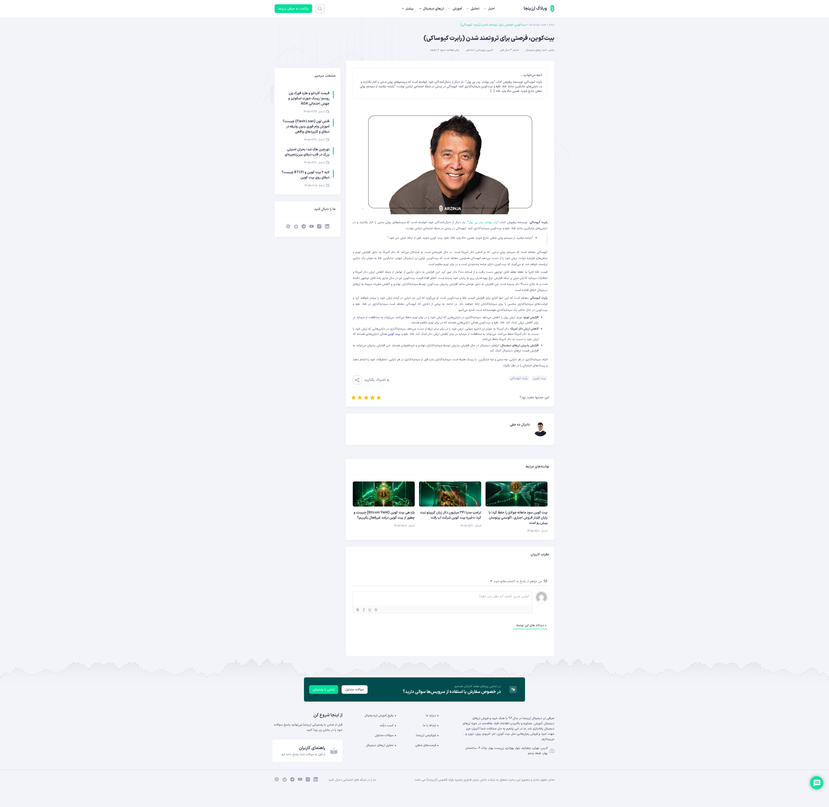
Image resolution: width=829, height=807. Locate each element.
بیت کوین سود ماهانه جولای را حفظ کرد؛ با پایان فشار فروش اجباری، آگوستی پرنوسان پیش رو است (518, 518)
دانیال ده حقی (520, 424)
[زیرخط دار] (370, 609)
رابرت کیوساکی (519, 378)
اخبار (491, 8)
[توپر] (358, 609)
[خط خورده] (376, 609)
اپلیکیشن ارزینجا (426, 735)
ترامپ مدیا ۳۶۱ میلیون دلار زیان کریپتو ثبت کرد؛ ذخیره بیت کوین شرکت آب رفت (450, 515)
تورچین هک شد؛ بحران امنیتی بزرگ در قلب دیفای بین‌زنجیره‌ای (307, 152)
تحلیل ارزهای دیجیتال (380, 745)
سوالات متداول (354, 689)
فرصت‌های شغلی (425, 745)
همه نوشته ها (537, 24)
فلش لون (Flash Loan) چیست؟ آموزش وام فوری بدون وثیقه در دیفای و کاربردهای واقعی (306, 126)
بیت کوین (394, 334)
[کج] (364, 609)
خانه (551, 24)
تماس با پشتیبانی (324, 689)
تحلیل (475, 8)
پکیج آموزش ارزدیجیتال (379, 715)
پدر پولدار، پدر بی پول (482, 222)
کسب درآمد (387, 725)
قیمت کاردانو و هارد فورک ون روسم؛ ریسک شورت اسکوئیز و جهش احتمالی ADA (308, 98)
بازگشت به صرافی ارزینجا (293, 8)
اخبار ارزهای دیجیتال (536, 50)
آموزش (457, 8)
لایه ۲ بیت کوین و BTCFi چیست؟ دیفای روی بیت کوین (305, 175)
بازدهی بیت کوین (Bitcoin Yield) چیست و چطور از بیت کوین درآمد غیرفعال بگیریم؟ (384, 515)
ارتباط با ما (429, 725)
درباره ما (431, 715)
